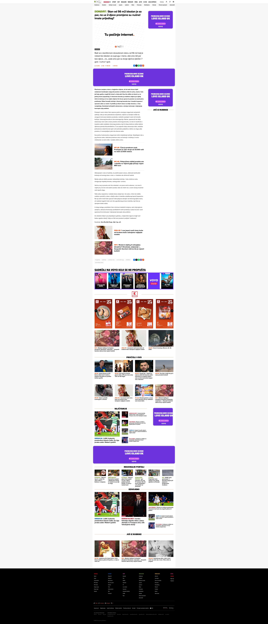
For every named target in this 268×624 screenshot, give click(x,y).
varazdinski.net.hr (133, 614)
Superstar (124, 589)
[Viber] (141, 66)
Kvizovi (156, 591)
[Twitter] (136, 66)
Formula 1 (110, 593)
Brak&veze (97, 5)
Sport (114, 2)
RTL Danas (96, 582)
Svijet (95, 578)
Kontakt (133, 608)
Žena (136, 2)
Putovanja (139, 5)
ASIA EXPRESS (152, 2)
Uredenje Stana (111, 259)
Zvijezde (124, 576)
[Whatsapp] (139, 66)
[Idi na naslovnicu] (98, 3)
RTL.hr (95, 614)
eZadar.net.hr (161, 614)
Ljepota (120, 5)
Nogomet (110, 576)
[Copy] (143, 66)
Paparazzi (124, 582)
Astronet (156, 576)
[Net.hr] (171, 608)
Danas (96, 574)
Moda (133, 5)
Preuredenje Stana (99, 262)
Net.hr (108, 65)
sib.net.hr (119, 614)
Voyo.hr (104, 614)
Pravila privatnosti (127, 608)
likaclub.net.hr (110, 616)
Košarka (109, 584)
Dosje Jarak (96, 589)
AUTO (140, 2)
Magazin (123, 2)
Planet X (156, 587)
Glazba (124, 580)
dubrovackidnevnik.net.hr (151, 614)
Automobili (172, 5)
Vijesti (95, 576)
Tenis (109, 587)
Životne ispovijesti (163, 5)
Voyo (124, 595)
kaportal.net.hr (125, 614)
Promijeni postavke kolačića (143, 608)
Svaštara (156, 589)
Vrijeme (95, 591)
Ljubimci (127, 5)
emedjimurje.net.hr (112, 614)
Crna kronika (96, 580)
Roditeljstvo (147, 5)
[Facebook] (134, 66)
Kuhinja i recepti (112, 5)
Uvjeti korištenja (110, 608)
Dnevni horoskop (158, 580)
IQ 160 (145, 2)
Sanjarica (172, 580)
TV (123, 584)
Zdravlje (154, 5)
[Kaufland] (134, 294)
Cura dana (157, 578)
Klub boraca (110, 580)
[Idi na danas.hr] (107, 2)
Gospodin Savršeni (126, 591)
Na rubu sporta (111, 582)
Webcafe (130, 2)
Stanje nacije (96, 587)
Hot (118, 2)
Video (172, 576)
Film (123, 578)
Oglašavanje (102, 608)
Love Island (125, 587)
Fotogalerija (97, 259)
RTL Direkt (96, 584)
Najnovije (172, 578)
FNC (109, 591)
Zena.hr (99, 614)
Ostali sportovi (110, 589)
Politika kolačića (118, 608)
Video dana (157, 593)
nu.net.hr (167, 614)
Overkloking (157, 584)
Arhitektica (128, 259)
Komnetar (156, 582)
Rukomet (109, 578)
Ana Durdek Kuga (120, 259)
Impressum (96, 608)
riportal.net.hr (142, 614)
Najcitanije (104, 259)
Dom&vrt (104, 5)
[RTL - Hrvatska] (165, 608)
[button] (96, 274)
